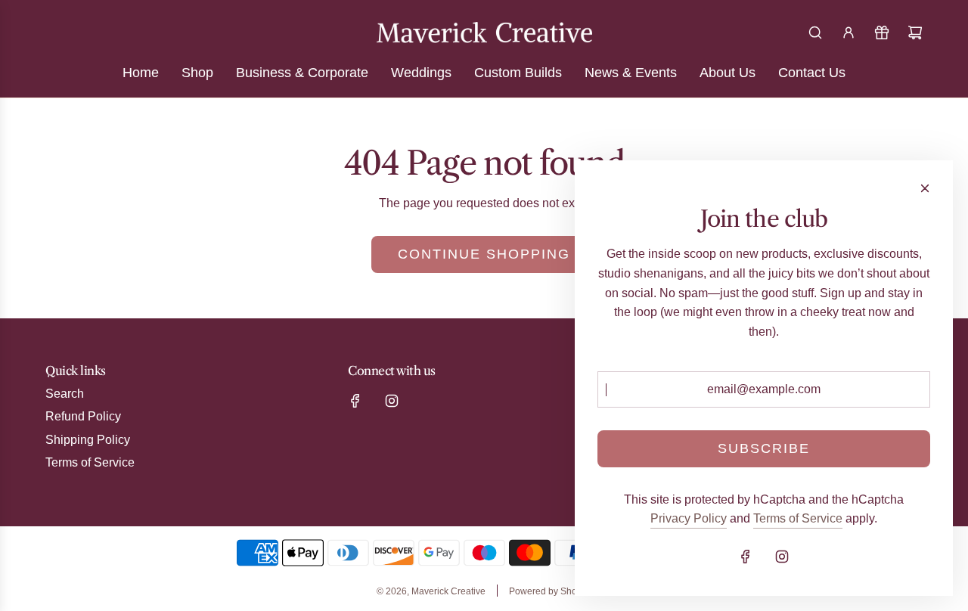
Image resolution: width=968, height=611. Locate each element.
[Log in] (848, 32)
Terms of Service (797, 518)
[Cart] (915, 32)
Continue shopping (484, 254)
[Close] (925, 188)
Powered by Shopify (550, 591)
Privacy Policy (688, 518)
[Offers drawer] (881, 32)
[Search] (815, 32)
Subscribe (764, 448)
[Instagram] (391, 400)
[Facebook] (355, 400)
